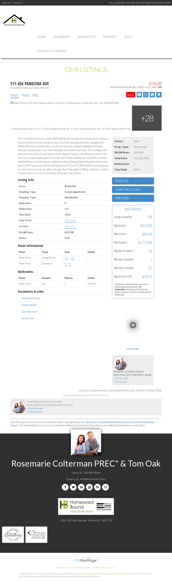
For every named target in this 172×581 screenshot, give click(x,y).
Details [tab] (14, 95)
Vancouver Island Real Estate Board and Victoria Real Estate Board (105, 573)
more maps (133, 348)
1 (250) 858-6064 (121, 378)
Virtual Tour (27, 318)
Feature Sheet (28, 304)
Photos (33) (121, 181)
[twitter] (74, 487)
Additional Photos (30, 298)
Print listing (122, 198)
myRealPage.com (86, 560)
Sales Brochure (29, 311)
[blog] (98, 487)
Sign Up (18, 2)
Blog (129, 37)
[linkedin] (82, 487)
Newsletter (86, 37)
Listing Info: (26, 180)
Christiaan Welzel (76, 567)
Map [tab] (35, 95)
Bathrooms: (26, 271)
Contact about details (127, 189)
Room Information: (31, 245)
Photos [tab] (26, 95)
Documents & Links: (31, 291)
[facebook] (66, 487)
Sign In (6, 2)
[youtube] (90, 487)
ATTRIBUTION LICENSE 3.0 (104, 567)
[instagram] (106, 487)
